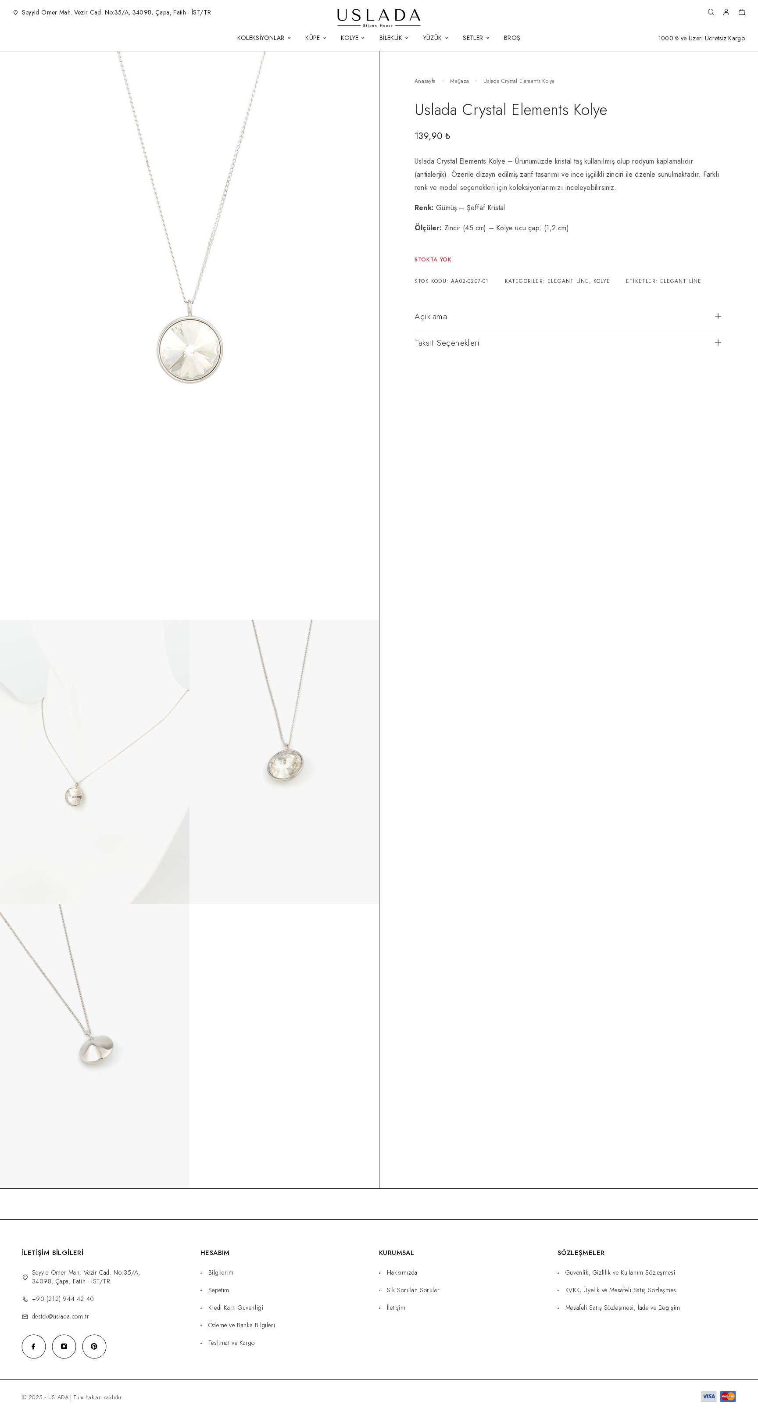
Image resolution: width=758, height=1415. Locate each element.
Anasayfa (425, 81)
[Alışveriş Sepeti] (741, 13)
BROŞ (512, 38)
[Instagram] (64, 1346)
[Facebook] (33, 1346)
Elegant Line (568, 281)
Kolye (602, 281)
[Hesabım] (726, 12)
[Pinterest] (94, 1346)
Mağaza (459, 81)
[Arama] (711, 12)
